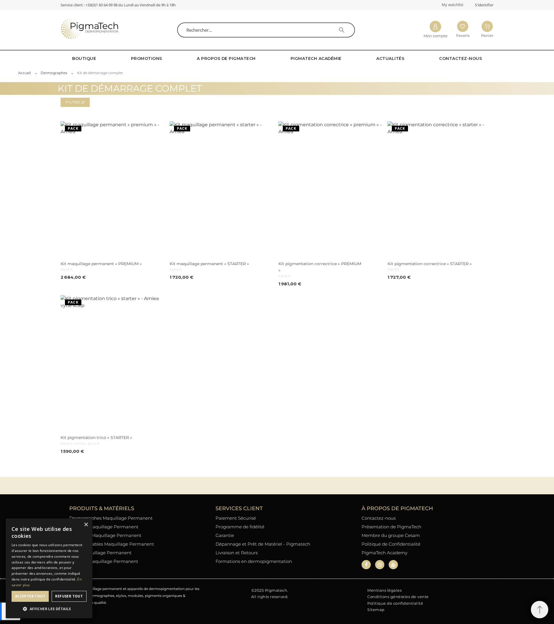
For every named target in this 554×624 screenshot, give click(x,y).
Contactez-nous (379, 518)
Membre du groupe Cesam (391, 535)
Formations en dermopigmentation (254, 561)
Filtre (73, 102)
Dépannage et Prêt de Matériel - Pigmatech (263, 544)
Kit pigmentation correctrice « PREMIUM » (319, 267)
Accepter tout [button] (30, 596)
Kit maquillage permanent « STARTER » (209, 263)
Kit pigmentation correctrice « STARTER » (430, 263)
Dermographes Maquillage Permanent (111, 518)
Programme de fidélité (240, 526)
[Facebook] (366, 564)
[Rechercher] (341, 30)
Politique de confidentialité (395, 603)
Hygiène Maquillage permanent (103, 561)
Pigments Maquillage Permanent (105, 535)
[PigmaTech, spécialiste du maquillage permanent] (89, 29)
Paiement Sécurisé (236, 518)
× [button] (86, 525)
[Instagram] (379, 564)
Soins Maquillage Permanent (100, 552)
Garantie (225, 535)
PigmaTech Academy (384, 552)
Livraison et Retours (237, 552)
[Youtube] (393, 564)
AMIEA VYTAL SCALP (80, 444)
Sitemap (376, 609)
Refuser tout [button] (69, 596)
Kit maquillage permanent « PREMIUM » (101, 263)
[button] (539, 609)
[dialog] (49, 568)
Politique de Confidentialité (391, 544)
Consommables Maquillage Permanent (111, 544)
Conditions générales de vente (398, 596)
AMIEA (67, 270)
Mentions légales (384, 590)
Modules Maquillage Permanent (103, 526)
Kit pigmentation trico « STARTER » (96, 437)
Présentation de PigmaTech (391, 526)
